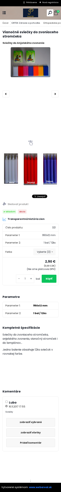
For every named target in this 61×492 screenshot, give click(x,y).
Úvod (5, 23)
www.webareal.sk (40, 487)
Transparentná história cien (26, 219)
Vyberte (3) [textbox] (44, 252)
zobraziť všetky (31, 432)
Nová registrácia (50, 2)
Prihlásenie (31, 2)
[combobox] (44, 251)
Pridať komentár (31, 442)
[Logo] (30, 13)
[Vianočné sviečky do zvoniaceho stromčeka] (30, 62)
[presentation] (6, 93)
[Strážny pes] (30, 204)
